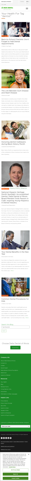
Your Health (4, 382)
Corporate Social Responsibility (8, 146)
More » (12, 270)
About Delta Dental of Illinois (8, 360)
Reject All (15, 474)
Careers (3, 365)
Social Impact (4, 368)
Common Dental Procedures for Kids (15, 300)
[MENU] (27, 8)
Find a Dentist (4, 401)
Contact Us (3, 363)
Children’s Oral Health (6, 46)
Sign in (28, 2)
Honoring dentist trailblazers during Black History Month (13, 143)
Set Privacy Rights (15, 470)
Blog (2, 384)
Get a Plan (3, 405)
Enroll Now (15, 347)
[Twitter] (4, 438)
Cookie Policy (12, 467)
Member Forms (5, 386)
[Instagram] (10, 438)
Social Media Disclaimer (18, 441)
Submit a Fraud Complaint (7, 415)
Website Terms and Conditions (7, 446)
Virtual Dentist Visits (6, 389)
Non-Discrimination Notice (7, 441)
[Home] (7, 8)
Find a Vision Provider (6, 403)
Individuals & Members (6, 1)
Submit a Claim (5, 408)
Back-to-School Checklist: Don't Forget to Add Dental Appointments (15, 41)
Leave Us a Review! (5, 375)
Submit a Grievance (6, 413)
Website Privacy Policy (6, 449)
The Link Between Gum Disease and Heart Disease (14, 92)
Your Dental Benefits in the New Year (15, 253)
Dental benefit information (7, 256)
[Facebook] (2, 438)
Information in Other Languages (9, 394)
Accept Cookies (15, 478)
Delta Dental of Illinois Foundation (9, 370)
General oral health (5, 95)
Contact (22, 1)
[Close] (28, 454)
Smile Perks (4, 391)
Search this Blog (7, 324)
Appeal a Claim (5, 410)
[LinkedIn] (6, 438)
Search (3, 330)
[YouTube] (8, 438)
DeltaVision (4, 372)
